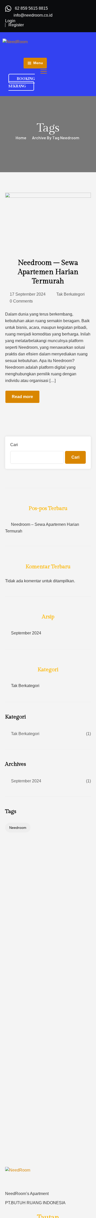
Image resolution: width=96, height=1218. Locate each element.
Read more (22, 397)
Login (10, 21)
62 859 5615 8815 (31, 8)
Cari (14, 445)
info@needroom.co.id (33, 15)
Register (16, 25)
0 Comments (21, 301)
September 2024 (26, 633)
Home (21, 137)
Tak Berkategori (70, 294)
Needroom (17, 828)
